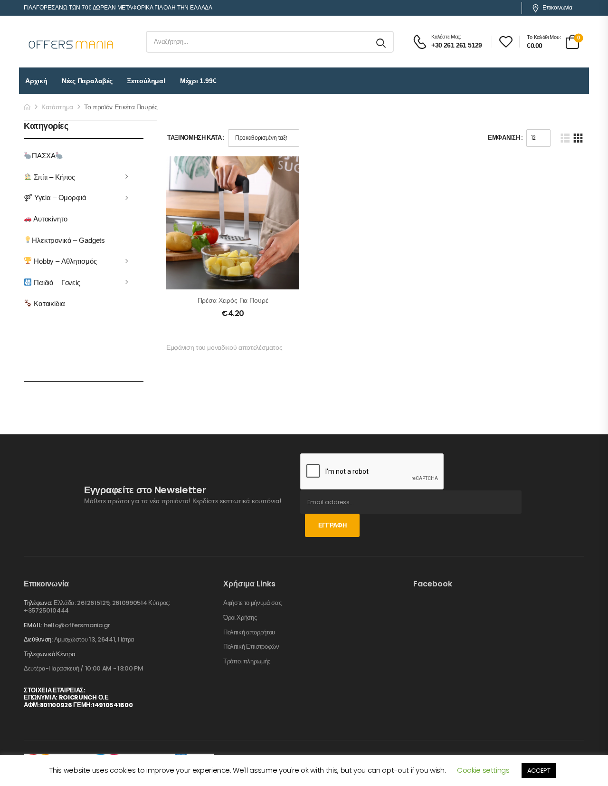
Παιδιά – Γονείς (56, 282)
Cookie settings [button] (483, 770)
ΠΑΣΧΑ (43, 156)
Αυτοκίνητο (49, 219)
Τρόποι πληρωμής (246, 661)
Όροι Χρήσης (239, 618)
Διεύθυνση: (38, 639)
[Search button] (381, 42)
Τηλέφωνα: (38, 602)
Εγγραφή (332, 525)
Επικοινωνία (557, 7)
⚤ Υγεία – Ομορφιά (55, 197)
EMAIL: (33, 625)
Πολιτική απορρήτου (249, 632)
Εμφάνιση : (505, 137)
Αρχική (36, 81)
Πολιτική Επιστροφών (251, 647)
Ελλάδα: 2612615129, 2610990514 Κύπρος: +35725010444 (97, 606)
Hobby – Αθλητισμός (64, 261)
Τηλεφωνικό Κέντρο (49, 654)
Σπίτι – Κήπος (53, 177)
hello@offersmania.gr (77, 625)
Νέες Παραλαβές (87, 81)
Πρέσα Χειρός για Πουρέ (233, 300)
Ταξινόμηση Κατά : (195, 137)
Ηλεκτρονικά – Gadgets (68, 240)
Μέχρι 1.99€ (198, 81)
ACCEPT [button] (539, 770)
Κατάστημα (57, 107)
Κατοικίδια (48, 303)
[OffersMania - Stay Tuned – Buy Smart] (71, 42)
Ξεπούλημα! (146, 81)
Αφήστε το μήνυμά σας (252, 603)
